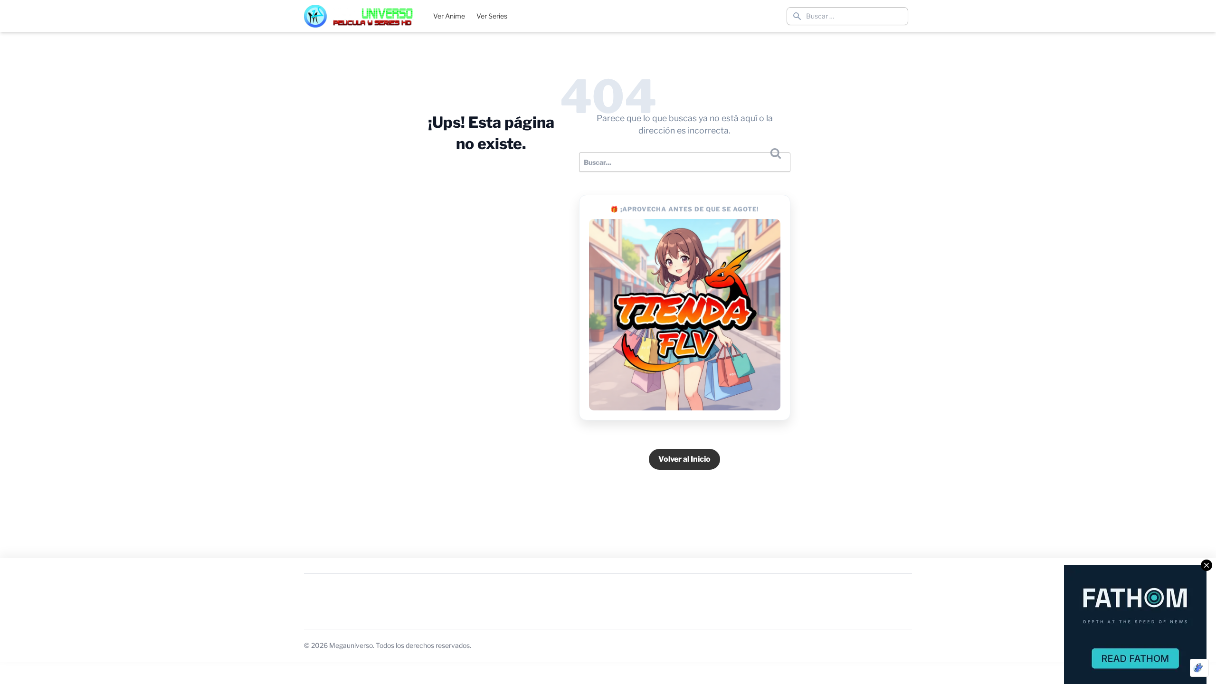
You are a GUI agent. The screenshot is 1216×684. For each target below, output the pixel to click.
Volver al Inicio (684, 459)
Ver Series (491, 16)
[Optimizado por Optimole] (1199, 668)
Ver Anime (449, 16)
